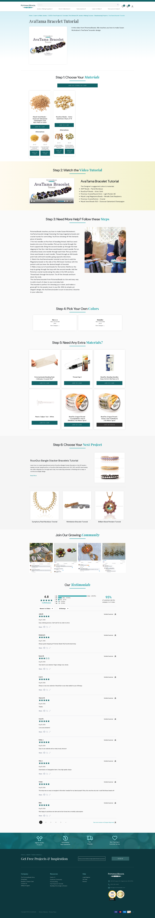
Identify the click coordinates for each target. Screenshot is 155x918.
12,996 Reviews (46, 603)
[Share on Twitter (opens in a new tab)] (47, 627)
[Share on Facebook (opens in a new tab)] (44, 627)
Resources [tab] (54, 874)
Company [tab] (24, 874)
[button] (122, 6)
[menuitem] (44, 9)
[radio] (77, 596)
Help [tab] (84, 874)
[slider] (42, 201)
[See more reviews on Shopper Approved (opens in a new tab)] (50, 627)
